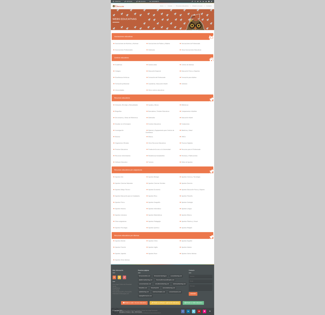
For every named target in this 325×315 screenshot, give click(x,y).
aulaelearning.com (144, 291)
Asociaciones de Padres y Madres (159, 43)
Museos (117, 137)
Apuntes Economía (154, 189)
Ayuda (114, 286)
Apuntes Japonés (120, 253)
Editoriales (151, 117)
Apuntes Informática (154, 208)
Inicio (161, 6)
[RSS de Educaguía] (200, 1)
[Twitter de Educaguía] (198, 1)
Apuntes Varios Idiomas (188, 253)
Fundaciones (185, 124)
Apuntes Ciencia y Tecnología (190, 177)
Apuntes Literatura (121, 215)
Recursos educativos (182, 6)
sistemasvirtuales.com (159, 291)
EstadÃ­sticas (116, 288)
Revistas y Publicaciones (189, 156)
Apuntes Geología (187, 202)
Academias (118, 65)
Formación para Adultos (188, 77)
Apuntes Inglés (153, 247)
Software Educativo (121, 162)
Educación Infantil (187, 117)
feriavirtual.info (155, 287)
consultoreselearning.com (162, 284)
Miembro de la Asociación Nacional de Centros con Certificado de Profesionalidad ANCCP (140, 313)
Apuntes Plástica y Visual (189, 221)
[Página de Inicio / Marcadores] (192, 1)
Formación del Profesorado (156, 77)
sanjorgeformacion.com (145, 295)
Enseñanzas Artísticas (122, 77)
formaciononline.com (144, 276)
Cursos (170, 6)
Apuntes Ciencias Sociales (156, 183)
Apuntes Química (153, 228)
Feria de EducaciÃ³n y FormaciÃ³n (122, 291)
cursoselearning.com (176, 276)
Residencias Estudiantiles (156, 156)
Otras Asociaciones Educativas (191, 50)
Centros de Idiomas (187, 65)
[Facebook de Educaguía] (195, 1)
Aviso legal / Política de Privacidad (122, 284)
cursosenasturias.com (145, 284)
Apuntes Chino (153, 241)
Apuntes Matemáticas (155, 215)
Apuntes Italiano (186, 247)
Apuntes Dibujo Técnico (122, 189)
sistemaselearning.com (179, 284)
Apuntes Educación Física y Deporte (193, 189)
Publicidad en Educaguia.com (121, 293)
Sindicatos (151, 50)
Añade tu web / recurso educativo (135, 303)
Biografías (118, 111)
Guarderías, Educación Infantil (157, 84)
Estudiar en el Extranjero (123, 124)
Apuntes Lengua (186, 208)
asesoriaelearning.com (169, 287)
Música (150, 137)
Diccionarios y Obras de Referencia (126, 117)
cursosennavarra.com (175, 291)
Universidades (119, 90)
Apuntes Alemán (120, 241)
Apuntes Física (120, 202)
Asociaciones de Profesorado (190, 43)
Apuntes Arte (119, 177)
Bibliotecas (184, 105)
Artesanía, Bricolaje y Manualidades (126, 105)
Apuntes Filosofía (186, 196)
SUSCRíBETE (155, 1)
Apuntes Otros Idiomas (122, 260)
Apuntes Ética (152, 196)
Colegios (118, 71)
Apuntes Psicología (121, 228)
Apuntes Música (186, 215)
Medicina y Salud (186, 130)
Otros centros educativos (156, 90)
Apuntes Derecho (186, 183)
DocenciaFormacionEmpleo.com (165, 280)
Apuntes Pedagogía (154, 221)
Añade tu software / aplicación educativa (166, 303)
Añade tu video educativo (194, 303)
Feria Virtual (116, 290)
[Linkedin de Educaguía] (203, 1)
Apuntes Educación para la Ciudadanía (127, 196)
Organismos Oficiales (122, 143)
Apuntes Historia (120, 208)
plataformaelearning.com (145, 280)
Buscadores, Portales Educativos (158, 111)
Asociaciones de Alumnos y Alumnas (126, 43)
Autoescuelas (152, 65)
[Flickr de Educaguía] (209, 1)
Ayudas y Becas (153, 105)
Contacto (209, 6)
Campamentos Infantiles (189, 111)
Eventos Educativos (154, 124)
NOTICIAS (129, 1)
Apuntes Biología (153, 177)
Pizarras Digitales (187, 143)
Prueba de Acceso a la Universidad (159, 149)
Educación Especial (154, 71)
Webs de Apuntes (187, 162)
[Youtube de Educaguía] (206, 1)
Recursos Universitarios (122, 156)
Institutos (184, 84)
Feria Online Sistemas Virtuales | (132, 310)
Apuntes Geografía (154, 202)
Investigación (119, 130)
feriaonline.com (143, 287)
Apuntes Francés (120, 247)
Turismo (150, 162)
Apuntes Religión (186, 228)
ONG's (183, 137)
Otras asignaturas (120, 221)
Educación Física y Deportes (190, 71)
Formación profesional (122, 84)
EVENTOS (118, 1)
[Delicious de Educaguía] (211, 1)
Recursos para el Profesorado (190, 149)
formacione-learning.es (160, 276)
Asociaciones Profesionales (124, 50)
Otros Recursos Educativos (157, 143)
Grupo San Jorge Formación (149, 310)
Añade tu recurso (197, 6)
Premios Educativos (121, 149)
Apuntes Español (186, 241)
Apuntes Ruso (152, 253)
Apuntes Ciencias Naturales (124, 183)
